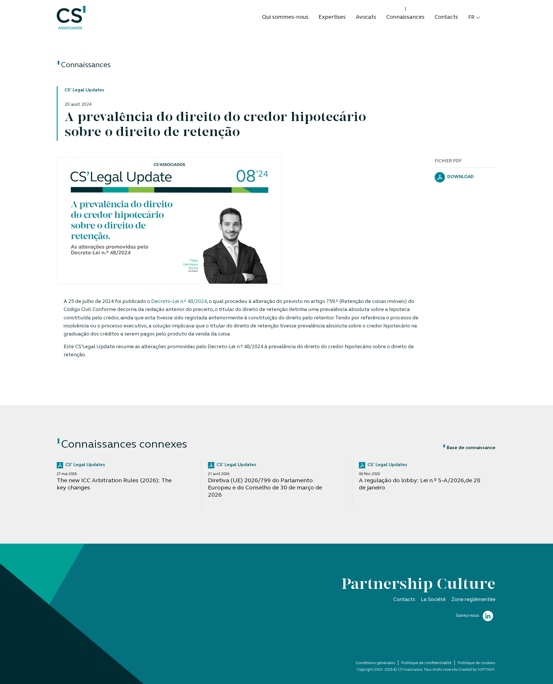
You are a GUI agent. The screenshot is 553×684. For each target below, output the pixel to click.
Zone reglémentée (473, 599)
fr (471, 17)
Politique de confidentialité (426, 663)
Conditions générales (375, 663)
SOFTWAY (486, 670)
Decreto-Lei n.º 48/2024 (179, 301)
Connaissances (405, 17)
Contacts (446, 17)
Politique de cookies (476, 663)
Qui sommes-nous (285, 17)
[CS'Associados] (71, 18)
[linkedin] (488, 616)
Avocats (366, 17)
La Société (433, 599)
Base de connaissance (471, 448)
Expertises (332, 17)
